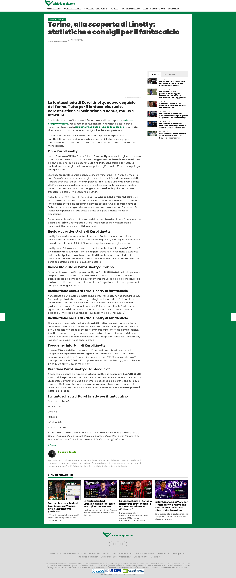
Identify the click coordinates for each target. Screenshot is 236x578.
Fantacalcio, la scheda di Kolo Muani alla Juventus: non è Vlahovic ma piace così (172, 83)
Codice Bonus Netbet (145, 553)
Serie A (114, 8)
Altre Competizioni (154, 8)
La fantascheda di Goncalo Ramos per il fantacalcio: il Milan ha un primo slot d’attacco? (135, 505)
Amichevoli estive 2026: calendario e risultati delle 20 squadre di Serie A (172, 105)
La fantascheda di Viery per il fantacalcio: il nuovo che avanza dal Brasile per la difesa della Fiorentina (171, 506)
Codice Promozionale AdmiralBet (64, 553)
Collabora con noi (109, 557)
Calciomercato (130, 8)
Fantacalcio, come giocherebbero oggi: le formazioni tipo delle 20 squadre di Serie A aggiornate (172, 94)
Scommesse (174, 8)
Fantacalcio (53, 8)
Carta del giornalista (177, 553)
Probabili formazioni (96, 8)
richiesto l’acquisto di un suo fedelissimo (99, 127)
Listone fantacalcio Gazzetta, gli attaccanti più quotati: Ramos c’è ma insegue (172, 135)
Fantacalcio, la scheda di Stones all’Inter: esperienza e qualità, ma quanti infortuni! (172, 125)
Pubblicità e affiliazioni (88, 557)
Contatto (155, 557)
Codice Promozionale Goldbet (95, 553)
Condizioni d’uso (141, 557)
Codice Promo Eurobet (122, 553)
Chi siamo (161, 553)
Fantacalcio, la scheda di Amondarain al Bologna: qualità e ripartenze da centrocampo (173, 115)
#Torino (52, 445)
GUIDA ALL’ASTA (72, 8)
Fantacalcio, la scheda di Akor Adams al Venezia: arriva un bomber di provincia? (63, 507)
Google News (125, 557)
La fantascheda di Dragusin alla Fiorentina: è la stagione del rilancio (99, 503)
